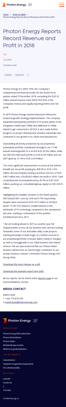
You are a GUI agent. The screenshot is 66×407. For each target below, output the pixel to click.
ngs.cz (16, 398)
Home (6, 14)
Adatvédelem (9, 360)
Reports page (44, 278)
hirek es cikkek (19, 14)
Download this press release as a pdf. (21, 264)
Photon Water (9, 341)
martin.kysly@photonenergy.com (21, 302)
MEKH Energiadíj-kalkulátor (15, 349)
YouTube (7, 390)
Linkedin (8, 75)
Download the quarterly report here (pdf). (23, 271)
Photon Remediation (12, 337)
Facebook (19, 75)
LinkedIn (6, 378)
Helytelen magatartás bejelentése (18, 364)
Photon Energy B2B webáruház (16, 333)
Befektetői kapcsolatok (13, 345)
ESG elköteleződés (11, 367)
